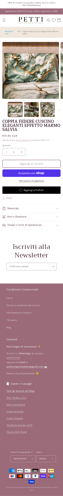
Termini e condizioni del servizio (23, 305)
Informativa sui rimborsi (19, 312)
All (19, 32)
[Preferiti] (53, 20)
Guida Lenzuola (14, 411)
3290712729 (13, 358)
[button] (4, 20)
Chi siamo (11, 320)
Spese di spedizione (23, 140)
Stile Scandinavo (15, 404)
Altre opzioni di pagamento (31, 181)
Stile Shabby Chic (16, 398)
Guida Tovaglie (14, 418)
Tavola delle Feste (16, 432)
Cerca (9, 298)
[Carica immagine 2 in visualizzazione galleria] (31, 109)
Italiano (42, 458)
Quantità (6, 145)
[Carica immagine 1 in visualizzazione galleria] (15, 109)
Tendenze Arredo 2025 (19, 425)
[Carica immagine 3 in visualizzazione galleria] (47, 109)
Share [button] (9, 198)
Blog (8, 327)
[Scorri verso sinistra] (3, 110)
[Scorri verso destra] (59, 110)
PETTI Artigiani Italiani (18, 487)
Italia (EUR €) (20, 458)
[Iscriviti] (52, 266)
